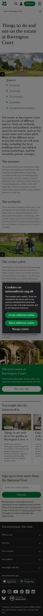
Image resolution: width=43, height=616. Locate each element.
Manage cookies (20, 329)
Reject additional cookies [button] (21, 323)
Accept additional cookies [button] (21, 315)
